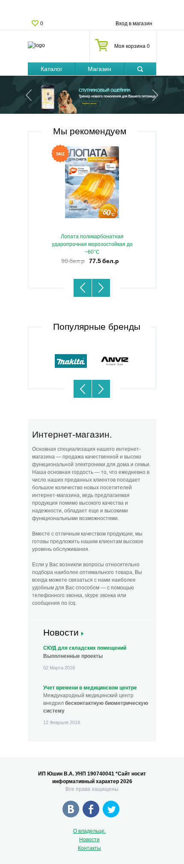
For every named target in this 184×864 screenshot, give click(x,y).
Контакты (89, 848)
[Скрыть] (140, 69)
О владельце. (89, 831)
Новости (89, 840)
